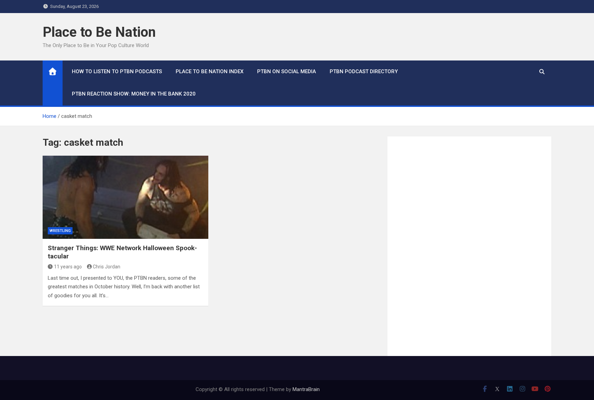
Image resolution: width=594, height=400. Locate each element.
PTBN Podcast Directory (364, 71)
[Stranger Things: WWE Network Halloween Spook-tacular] (125, 197)
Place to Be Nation (99, 32)
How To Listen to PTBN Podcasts (117, 71)
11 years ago (68, 266)
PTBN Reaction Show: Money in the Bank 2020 (134, 94)
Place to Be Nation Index (209, 71)
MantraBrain (306, 389)
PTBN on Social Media (286, 71)
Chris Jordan (106, 266)
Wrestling (60, 231)
